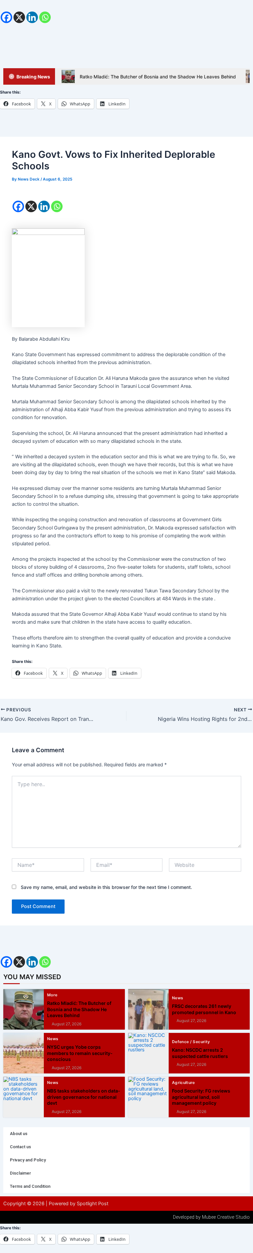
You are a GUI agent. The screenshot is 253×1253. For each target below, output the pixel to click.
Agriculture (183, 1083)
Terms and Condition (30, 1186)
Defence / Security (191, 1042)
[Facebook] (6, 12)
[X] (19, 12)
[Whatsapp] (45, 12)
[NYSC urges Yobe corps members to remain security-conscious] (23, 1053)
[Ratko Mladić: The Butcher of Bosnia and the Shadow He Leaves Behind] (23, 1009)
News (177, 998)
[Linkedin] (32, 12)
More (52, 995)
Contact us (20, 1146)
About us (18, 1133)
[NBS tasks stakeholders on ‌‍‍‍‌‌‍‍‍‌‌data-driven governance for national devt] (23, 1097)
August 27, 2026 (66, 1024)
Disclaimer (20, 1173)
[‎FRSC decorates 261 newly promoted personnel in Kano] (148, 1009)
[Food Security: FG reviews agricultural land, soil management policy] (148, 1097)
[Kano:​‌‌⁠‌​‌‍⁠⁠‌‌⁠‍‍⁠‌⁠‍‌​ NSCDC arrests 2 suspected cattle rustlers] (148, 1053)
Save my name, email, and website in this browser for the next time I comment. (106, 887)
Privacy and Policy (28, 1159)
